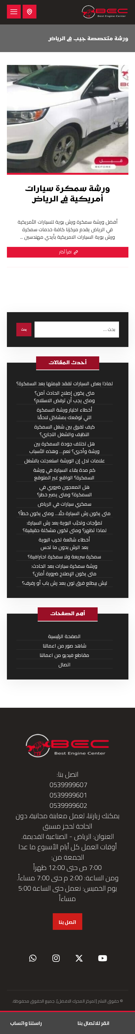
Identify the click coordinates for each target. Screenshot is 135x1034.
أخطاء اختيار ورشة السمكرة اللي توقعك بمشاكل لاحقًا (64, 413)
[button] (14, 12)
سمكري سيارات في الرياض (64, 504)
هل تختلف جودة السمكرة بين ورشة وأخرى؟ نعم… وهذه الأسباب (64, 447)
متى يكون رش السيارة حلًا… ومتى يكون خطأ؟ (64, 513)
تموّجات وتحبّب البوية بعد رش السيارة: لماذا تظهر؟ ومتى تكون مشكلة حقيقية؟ (64, 526)
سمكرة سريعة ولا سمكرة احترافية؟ (64, 557)
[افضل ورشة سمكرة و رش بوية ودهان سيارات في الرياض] (104, 12)
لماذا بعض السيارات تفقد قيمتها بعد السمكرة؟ (64, 383)
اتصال (64, 665)
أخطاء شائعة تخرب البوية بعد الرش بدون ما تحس (64, 543)
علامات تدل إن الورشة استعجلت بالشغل (64, 461)
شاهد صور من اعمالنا (64, 646)
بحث (24, 330)
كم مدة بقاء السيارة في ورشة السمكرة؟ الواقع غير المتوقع (64, 474)
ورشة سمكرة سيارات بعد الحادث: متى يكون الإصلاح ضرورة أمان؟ (64, 570)
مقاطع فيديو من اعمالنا (64, 655)
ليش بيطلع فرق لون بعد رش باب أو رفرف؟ (64, 583)
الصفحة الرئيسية (64, 636)
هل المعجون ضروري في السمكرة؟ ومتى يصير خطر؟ (64, 490)
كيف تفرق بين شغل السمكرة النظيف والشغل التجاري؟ (64, 430)
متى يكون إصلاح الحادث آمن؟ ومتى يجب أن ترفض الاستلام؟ (64, 396)
